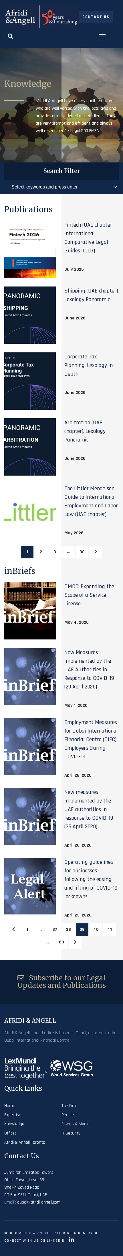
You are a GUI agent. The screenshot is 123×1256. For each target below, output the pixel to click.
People (67, 1115)
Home (9, 1106)
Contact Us (96, 16)
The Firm (69, 1106)
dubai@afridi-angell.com (39, 1202)
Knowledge (14, 1124)
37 (54, 930)
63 (61, 942)
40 (96, 930)
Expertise (12, 1115)
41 (109, 930)
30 (82, 552)
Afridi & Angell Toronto (24, 1142)
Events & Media (75, 1124)
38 (68, 930)
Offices (10, 1133)
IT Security (70, 1133)
